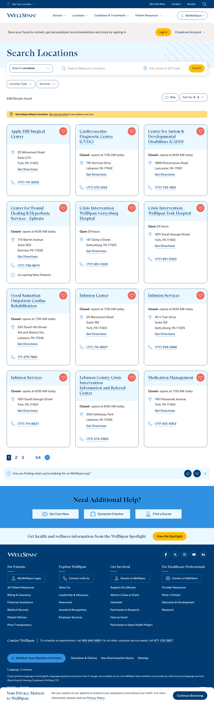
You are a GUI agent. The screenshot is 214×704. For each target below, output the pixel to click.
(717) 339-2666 (166, 347)
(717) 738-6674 (29, 265)
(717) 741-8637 (97, 347)
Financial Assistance (20, 602)
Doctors (57, 15)
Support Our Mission (123, 587)
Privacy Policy (96, 697)
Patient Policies (17, 617)
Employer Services (70, 617)
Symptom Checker (111, 514)
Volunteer (116, 602)
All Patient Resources (20, 587)
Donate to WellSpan (133, 578)
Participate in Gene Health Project (131, 624)
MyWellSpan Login (29, 578)
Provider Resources (174, 587)
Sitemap (143, 658)
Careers (176, 4)
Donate (191, 4)
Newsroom (65, 602)
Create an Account (188, 32)
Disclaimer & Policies (84, 658)
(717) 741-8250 (28, 182)
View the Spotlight (170, 536)
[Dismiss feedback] (205, 473)
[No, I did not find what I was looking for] (197, 473)
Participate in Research (124, 609)
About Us (64, 587)
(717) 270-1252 (96, 187)
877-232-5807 (163, 640)
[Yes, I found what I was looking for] (188, 473)
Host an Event (119, 617)
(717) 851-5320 (97, 264)
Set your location (58, 114)
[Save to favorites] (63, 131)
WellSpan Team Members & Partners (39, 658)
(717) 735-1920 (165, 187)
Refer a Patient (171, 595)
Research (168, 609)
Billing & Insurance (19, 595)
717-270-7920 (27, 357)
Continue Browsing (190, 695)
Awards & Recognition (72, 609)
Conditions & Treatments (109, 15)
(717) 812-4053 (165, 423)
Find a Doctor (162, 514)
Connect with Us (79, 578)
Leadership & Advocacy (73, 595)
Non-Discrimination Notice (117, 658)
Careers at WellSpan (185, 578)
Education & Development (178, 602)
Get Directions (28, 169)
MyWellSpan (193, 15)
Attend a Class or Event (124, 595)
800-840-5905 (91, 640)
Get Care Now (157, 4)
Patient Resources (146, 15)
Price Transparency (19, 624)
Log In (163, 32)
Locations (78, 15)
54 (38, 457)
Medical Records (17, 609)
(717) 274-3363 (97, 439)
